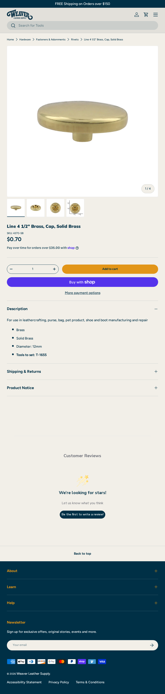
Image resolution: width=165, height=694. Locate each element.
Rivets (75, 39)
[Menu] (155, 14)
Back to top (82, 554)
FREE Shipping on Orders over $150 (82, 4)
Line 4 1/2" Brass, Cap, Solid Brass (103, 39)
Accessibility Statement (24, 682)
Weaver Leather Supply (33, 674)
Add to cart (110, 269)
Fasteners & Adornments (51, 39)
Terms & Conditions (90, 682)
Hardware (25, 39)
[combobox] (82, 25)
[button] (146, 14)
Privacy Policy (59, 682)
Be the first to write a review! (83, 514)
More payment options (82, 293)
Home (10, 39)
